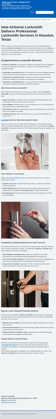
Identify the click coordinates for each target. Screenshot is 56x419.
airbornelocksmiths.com (8, 402)
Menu (32, 12)
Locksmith (5, 120)
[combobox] (43, 12)
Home (2, 19)
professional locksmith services (15, 178)
